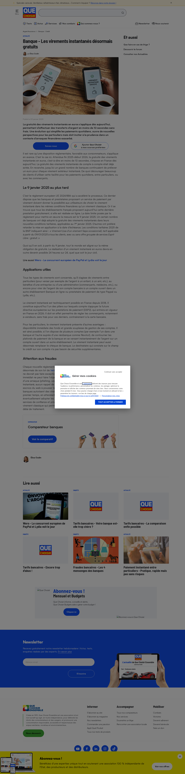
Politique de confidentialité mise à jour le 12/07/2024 (79, 396)
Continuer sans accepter (113, 372)
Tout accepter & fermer (110, 402)
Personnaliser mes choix (111, 396)
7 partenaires (87, 384)
